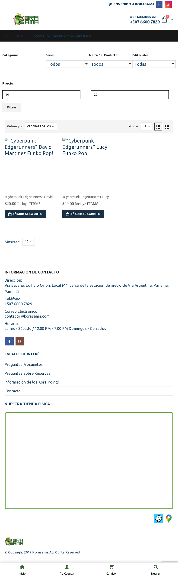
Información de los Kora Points (32, 382)
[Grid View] (158, 126)
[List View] (167, 126)
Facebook (9, 341)
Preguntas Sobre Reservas (28, 373)
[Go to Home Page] (6, 36)
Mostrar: (133, 126)
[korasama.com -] (26, 19)
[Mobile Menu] (9, 19)
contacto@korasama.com (27, 316)
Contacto (13, 391)
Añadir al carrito (27, 213)
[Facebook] (159, 4)
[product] (31, 164)
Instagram (20, 341)
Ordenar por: (15, 126)
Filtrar (11, 107)
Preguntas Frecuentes (24, 364)
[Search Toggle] (84, 19)
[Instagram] (168, 4)
